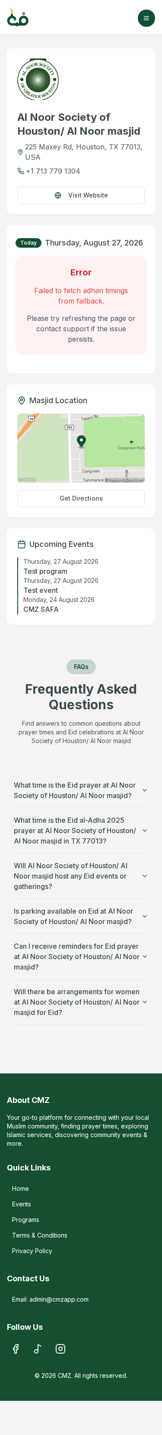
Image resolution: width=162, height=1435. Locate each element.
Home (20, 1188)
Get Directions (81, 498)
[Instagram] (60, 1348)
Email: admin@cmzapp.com (50, 1299)
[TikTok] (38, 1348)
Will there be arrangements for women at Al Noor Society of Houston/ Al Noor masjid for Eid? (77, 1002)
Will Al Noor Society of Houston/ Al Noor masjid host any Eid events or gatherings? (70, 876)
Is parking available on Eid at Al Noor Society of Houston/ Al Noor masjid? (73, 916)
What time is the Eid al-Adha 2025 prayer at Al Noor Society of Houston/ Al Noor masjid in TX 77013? (75, 830)
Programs (25, 1219)
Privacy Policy (32, 1250)
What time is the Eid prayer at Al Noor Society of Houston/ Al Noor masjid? (75, 790)
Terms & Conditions (39, 1235)
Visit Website (88, 195)
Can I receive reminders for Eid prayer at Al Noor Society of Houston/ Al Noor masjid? (77, 956)
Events (21, 1204)
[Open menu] (146, 18)
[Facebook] (15, 1348)
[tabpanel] (81, 295)
